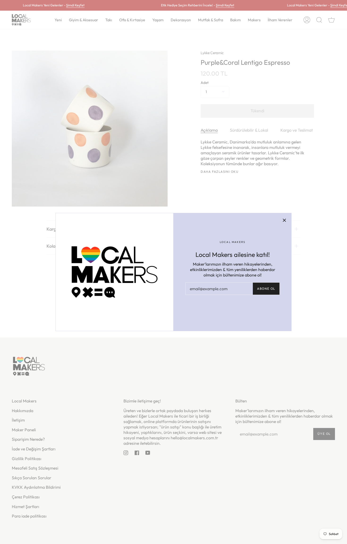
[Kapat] (284, 220)
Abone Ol (266, 288)
